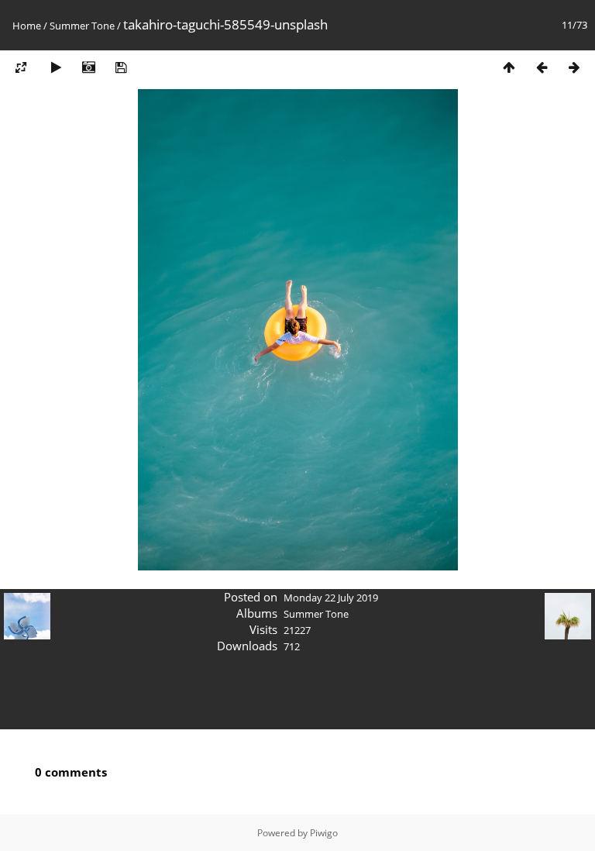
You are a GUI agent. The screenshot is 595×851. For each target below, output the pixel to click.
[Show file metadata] (88, 67)
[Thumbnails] (509, 67)
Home (26, 26)
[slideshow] (56, 67)
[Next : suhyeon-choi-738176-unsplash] (574, 67)
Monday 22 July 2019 (331, 598)
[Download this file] (121, 67)
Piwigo (324, 832)
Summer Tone (82, 26)
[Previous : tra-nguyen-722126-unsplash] (541, 67)
